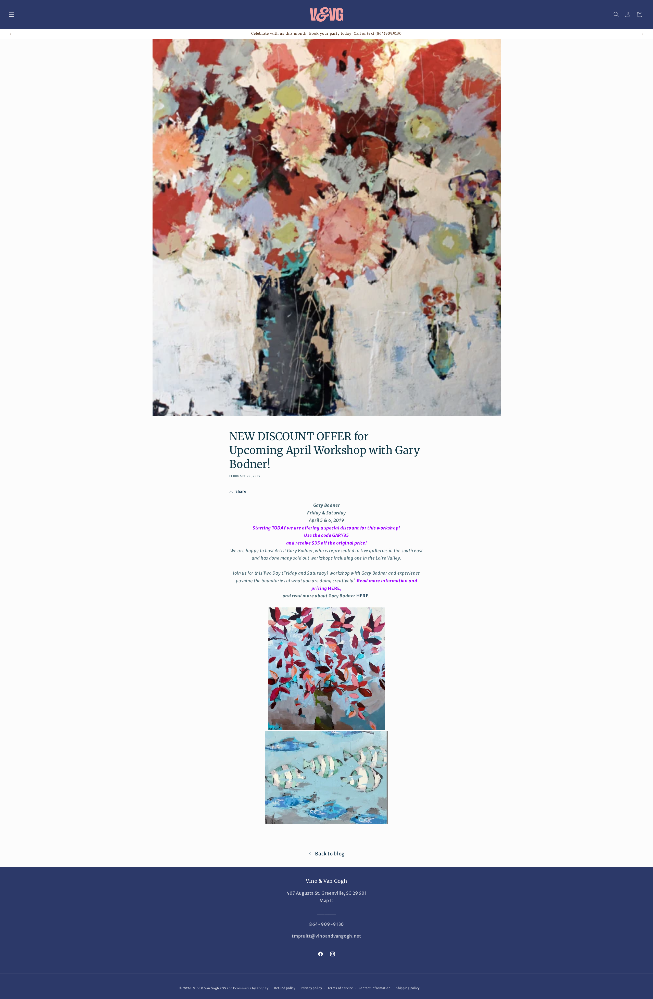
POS (223, 988)
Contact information (375, 988)
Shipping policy (408, 988)
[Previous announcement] (10, 34)
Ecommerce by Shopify (251, 988)
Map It (326, 900)
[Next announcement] (642, 34)
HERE (362, 596)
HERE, (334, 588)
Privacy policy (311, 988)
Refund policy (284, 988)
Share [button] (240, 491)
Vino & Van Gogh (206, 988)
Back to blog (330, 854)
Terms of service (340, 988)
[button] (11, 14)
